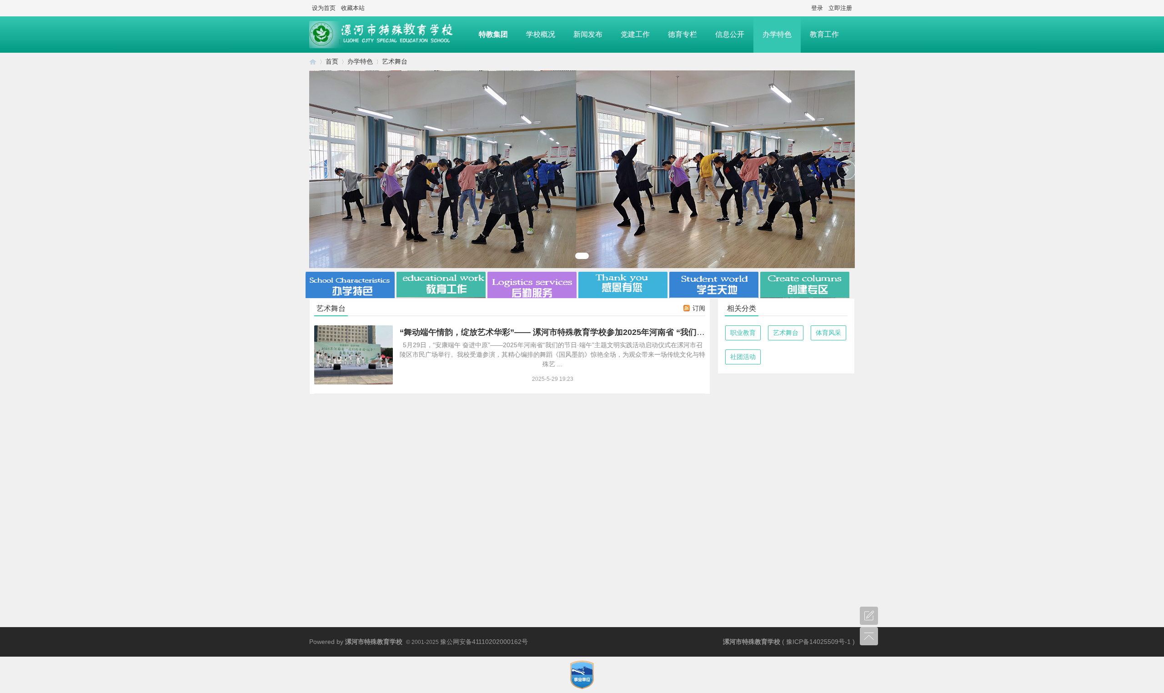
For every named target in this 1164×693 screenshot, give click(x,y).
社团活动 (743, 356)
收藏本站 (353, 8)
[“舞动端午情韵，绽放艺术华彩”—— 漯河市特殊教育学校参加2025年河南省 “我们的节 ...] (353, 354)
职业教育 (743, 332)
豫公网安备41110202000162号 (484, 641)
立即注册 (840, 8)
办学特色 (777, 34)
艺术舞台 (785, 332)
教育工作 (824, 34)
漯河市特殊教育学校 (312, 61)
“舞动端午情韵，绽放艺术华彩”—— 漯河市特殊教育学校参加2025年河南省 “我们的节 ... (561, 332)
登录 (817, 8)
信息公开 (729, 34)
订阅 (698, 308)
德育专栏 (682, 34)
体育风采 (828, 332)
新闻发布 (587, 34)
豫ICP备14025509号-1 (818, 641)
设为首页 (324, 8)
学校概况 (540, 34)
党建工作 (635, 34)
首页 (332, 61)
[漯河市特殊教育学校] (389, 34)
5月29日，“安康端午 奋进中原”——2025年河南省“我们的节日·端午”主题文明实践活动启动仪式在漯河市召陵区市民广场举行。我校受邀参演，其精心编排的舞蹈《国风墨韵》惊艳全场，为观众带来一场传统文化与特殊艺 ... (552, 354)
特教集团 (493, 34)
